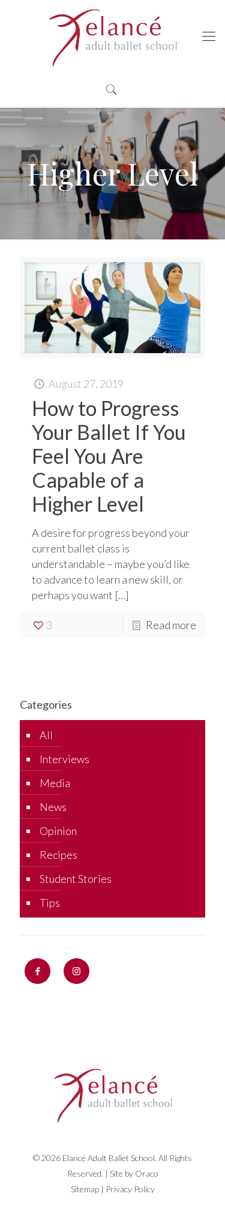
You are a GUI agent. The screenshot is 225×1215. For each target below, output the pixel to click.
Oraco (146, 1173)
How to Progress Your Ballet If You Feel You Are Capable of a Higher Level (109, 456)
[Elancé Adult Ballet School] (112, 36)
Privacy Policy (130, 1189)
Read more (171, 624)
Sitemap (85, 1189)
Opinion (58, 830)
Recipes (58, 854)
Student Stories (76, 878)
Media (55, 782)
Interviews (64, 759)
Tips (50, 902)
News (53, 806)
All (46, 735)
